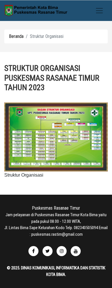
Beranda (16, 36)
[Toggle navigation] (99, 10)
